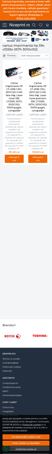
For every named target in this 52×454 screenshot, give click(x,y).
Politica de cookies (31, 424)
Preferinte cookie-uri (26, 449)
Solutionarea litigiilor (12, 395)
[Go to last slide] (5, 336)
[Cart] (47, 25)
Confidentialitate (10, 363)
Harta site (7, 371)
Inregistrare (8, 411)
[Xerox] (12, 341)
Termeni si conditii (11, 359)
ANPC (5, 391)
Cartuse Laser (14, 115)
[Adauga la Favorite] (20, 78)
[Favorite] (40, 25)
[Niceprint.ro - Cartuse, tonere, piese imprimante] (18, 25)
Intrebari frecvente (11, 387)
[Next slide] (47, 336)
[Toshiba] (39, 341)
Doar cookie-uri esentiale (26, 443)
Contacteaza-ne (10, 383)
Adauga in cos (14, 159)
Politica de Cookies (11, 367)
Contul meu (8, 407)
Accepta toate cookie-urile (26, 437)
